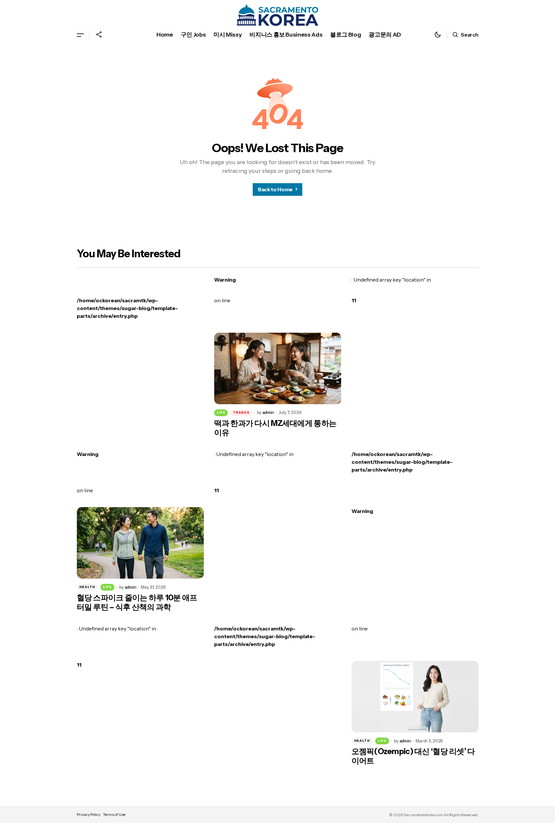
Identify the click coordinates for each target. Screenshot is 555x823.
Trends (241, 412)
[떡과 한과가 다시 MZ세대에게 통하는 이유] (277, 368)
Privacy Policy (88, 814)
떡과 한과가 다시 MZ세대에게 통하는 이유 (275, 428)
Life (221, 412)
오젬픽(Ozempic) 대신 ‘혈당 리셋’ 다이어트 (413, 756)
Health (87, 587)
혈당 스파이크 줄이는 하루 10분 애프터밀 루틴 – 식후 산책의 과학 (137, 602)
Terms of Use (114, 814)
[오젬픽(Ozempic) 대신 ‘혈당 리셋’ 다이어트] (415, 696)
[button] (80, 35)
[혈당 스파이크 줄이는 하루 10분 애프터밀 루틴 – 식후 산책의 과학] (140, 543)
